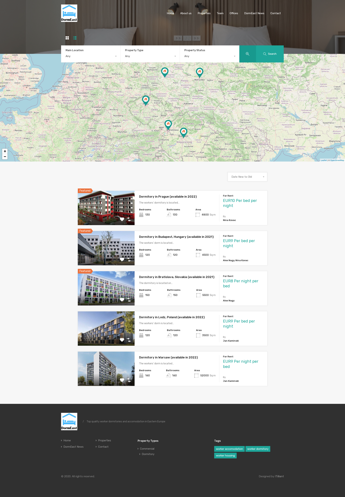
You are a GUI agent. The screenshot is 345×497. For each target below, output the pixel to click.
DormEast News (254, 13)
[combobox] (90, 56)
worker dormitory (257, 449)
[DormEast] (69, 20)
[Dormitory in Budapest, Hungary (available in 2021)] (183, 133)
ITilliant (279, 476)
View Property (106, 218)
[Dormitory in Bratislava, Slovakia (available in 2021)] (168, 125)
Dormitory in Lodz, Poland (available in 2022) (172, 317)
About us (186, 13)
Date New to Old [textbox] (241, 176)
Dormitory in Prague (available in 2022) (168, 196)
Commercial (147, 448)
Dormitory (148, 454)
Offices (234, 13)
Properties (204, 13)
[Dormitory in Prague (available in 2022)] (146, 100)
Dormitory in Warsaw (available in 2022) (168, 357)
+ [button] (5, 151)
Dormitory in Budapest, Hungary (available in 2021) (176, 237)
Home (170, 13)
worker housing (225, 455)
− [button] (5, 156)
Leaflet (324, 160)
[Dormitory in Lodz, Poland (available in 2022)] (165, 72)
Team (220, 13)
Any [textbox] (68, 56)
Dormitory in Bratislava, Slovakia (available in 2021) (176, 277)
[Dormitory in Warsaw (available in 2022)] (199, 73)
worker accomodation (229, 449)
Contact (275, 13)
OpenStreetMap (337, 160)
